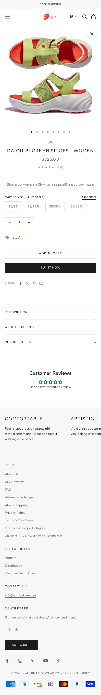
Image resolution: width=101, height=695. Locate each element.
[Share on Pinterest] (34, 283)
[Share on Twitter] (27, 283)
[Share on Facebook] (21, 283)
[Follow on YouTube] (45, 660)
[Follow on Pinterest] (32, 660)
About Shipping (16, 505)
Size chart (89, 197)
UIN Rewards (14, 482)
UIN (51, 142)
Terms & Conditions (19, 520)
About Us (11, 474)
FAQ (8, 490)
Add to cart (50, 253)
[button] (73, 16)
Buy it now (50, 268)
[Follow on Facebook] (7, 660)
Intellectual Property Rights (25, 528)
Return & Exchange (19, 497)
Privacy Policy (15, 513)
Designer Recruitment (21, 573)
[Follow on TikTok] (58, 660)
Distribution (13, 566)
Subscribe (21, 645)
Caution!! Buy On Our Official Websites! (33, 536)
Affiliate (10, 558)
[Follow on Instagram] (20, 660)
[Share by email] (41, 283)
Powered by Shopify (72, 673)
